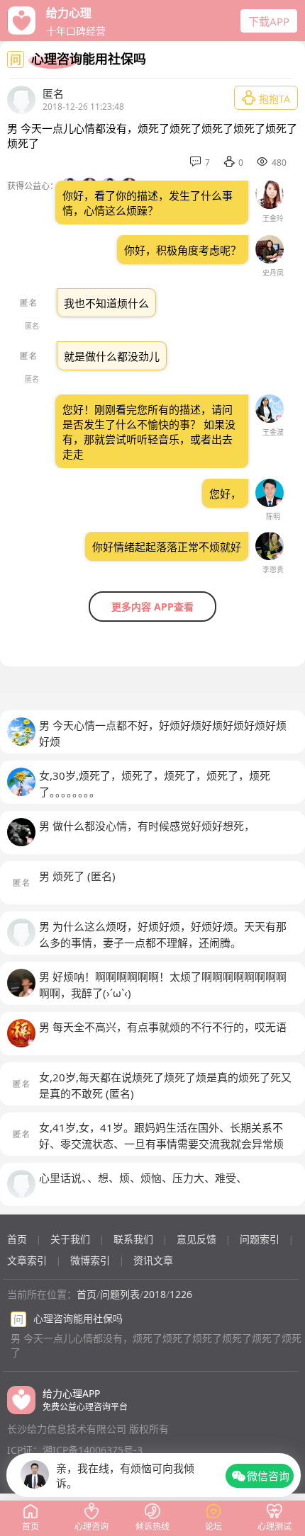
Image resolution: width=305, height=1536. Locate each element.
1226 (181, 1294)
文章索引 (27, 1260)
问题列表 (120, 1294)
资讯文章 (153, 1260)
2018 (154, 1294)
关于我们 (70, 1239)
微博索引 (90, 1260)
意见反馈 (196, 1239)
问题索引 (259, 1239)
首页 (17, 1239)
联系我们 (133, 1239)
